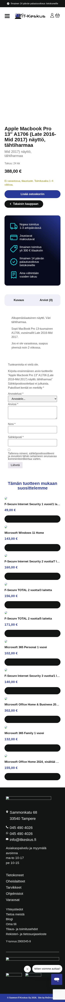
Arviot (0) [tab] (46, 300)
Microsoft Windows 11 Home (24, 532)
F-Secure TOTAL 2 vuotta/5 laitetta (28, 618)
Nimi (11, 424)
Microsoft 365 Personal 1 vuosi (26, 647)
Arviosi (13, 404)
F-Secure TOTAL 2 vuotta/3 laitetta (28, 590)
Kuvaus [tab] (19, 300)
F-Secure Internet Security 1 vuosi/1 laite (32, 504)
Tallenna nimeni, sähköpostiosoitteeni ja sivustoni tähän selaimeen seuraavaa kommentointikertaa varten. (32, 456)
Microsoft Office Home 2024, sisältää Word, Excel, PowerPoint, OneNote (32, 761)
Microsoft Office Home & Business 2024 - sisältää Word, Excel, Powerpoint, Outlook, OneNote (32, 704)
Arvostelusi (15, 393)
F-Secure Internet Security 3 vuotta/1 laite (32, 675)
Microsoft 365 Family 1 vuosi (24, 733)
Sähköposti (16, 437)
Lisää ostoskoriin (32, 194)
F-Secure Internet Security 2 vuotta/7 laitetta (32, 561)
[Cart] (57, 15)
